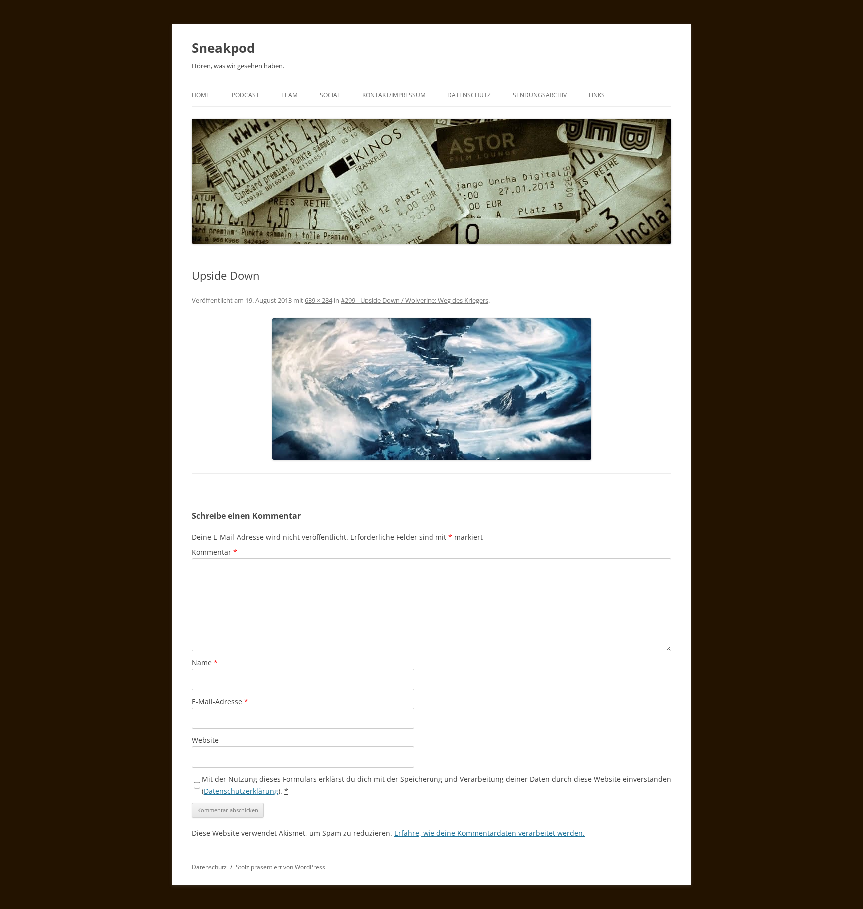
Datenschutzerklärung (241, 791)
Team (289, 95)
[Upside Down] (431, 389)
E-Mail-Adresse (220, 701)
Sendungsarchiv (540, 95)
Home (201, 95)
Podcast (245, 95)
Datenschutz (469, 95)
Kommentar (214, 552)
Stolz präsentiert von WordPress (280, 867)
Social (330, 95)
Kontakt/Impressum (394, 95)
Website (205, 740)
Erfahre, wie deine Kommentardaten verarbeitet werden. (489, 833)
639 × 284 (318, 300)
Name (205, 662)
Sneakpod (223, 48)
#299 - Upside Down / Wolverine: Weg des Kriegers (414, 300)
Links (597, 95)
